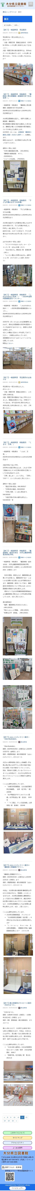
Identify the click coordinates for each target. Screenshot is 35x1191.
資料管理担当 (24, 32)
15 (9, 1121)
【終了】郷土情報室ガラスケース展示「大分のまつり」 (17, 1004)
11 (18, 1117)
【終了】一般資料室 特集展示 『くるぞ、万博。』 (17, 443)
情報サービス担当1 (25, 101)
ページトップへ (17, 1188)
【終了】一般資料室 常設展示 (14, 30)
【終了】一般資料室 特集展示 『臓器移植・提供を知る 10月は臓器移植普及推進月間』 (17, 552)
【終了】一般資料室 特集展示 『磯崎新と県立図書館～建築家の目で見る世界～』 (17, 96)
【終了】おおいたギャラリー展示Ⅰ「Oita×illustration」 (16, 738)
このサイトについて (17, 1133)
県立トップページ (9, 12)
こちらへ (10, 343)
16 (13, 1121)
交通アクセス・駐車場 (12, 1167)
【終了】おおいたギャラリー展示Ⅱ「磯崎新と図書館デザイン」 (16, 866)
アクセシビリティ (17, 1143)
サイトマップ (17, 1138)
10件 (16, 25)
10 (14, 1117)
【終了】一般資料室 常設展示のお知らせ (17, 378)
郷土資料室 (23, 742)
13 (26, 1117)
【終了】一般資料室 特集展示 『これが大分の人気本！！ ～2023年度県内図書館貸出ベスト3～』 (17, 296)
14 (5, 1121)
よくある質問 (17, 1148)
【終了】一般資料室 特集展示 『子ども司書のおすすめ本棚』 (17, 201)
